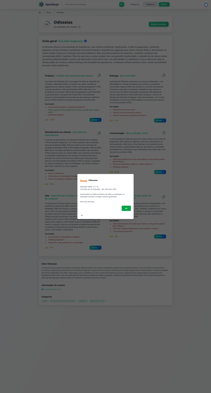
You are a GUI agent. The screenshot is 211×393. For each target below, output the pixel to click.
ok (126, 208)
